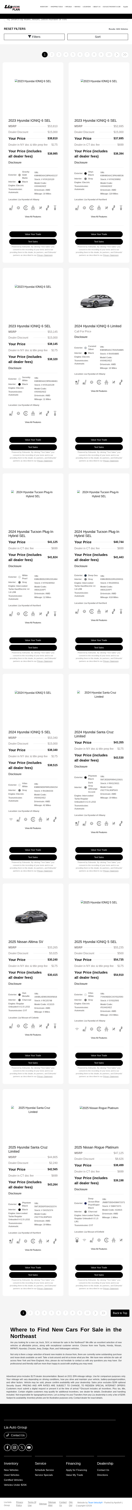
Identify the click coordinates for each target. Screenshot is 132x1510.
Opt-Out (71, 1504)
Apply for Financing (76, 1470)
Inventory (11, 1463)
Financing (73, 1463)
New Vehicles (11, 1470)
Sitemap (43, 1504)
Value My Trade (74, 1475)
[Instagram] (14, 1447)
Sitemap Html (52, 1504)
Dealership (105, 1463)
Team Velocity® (95, 1502)
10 (109, 54)
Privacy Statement (44, 255)
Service (40, 1463)
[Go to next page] (117, 55)
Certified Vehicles (13, 1480)
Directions (102, 1475)
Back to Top (120, 1313)
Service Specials (44, 1475)
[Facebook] (7, 1447)
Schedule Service (44, 1470)
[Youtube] (29, 1447)
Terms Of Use (32, 1504)
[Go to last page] (125, 55)
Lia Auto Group (8, 1504)
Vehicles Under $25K (15, 1484)
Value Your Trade (33, 234)
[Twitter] (21, 1447)
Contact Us (17, 1435)
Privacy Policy (19, 1504)
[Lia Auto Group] (8, 6)
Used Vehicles (11, 1475)
